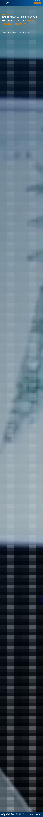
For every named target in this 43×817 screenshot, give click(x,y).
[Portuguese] (35, 0)
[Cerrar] (41, 814)
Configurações (31, 814)
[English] (37, 0)
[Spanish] (39, 0)
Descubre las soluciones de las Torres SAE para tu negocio (14, 32)
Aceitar (38, 814)
